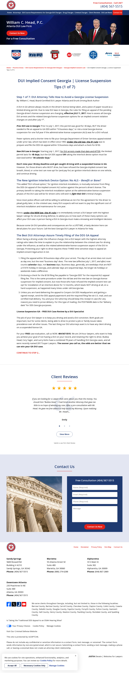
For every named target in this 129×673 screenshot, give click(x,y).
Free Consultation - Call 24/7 (107, 3)
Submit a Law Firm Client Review (64, 443)
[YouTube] (24, 604)
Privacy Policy (96, 547)
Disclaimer (85, 547)
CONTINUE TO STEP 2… (28, 352)
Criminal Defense (22, 631)
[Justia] (19, 604)
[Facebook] (9, 604)
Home (9, 12)
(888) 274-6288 (61, 571)
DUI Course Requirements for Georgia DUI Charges (42, 12)
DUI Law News (106, 12)
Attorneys (17, 12)
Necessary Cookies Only (34, 665)
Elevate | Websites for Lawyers (105, 656)
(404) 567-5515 (111, 6)
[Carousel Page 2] (64, 426)
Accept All (12, 665)
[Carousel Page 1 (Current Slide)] (59, 426)
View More (64, 434)
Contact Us (117, 12)
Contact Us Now (17, 33)
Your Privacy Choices (21, 626)
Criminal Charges (81, 12)
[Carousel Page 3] (69, 426)
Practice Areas (18, 68)
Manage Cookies (54, 626)
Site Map (107, 547)
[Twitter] (14, 604)
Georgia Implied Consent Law (74, 68)
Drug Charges (68, 12)
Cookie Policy (38, 626)
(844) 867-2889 (101, 571)
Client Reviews (94, 12)
